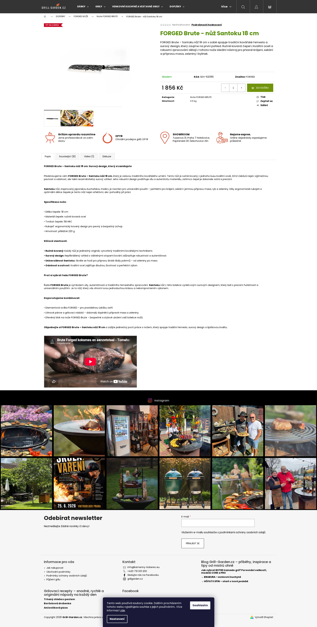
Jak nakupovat (54, 567)
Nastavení (117, 619)
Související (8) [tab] (67, 156)
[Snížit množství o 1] (225, 88)
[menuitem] (83, 6)
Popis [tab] (48, 156)
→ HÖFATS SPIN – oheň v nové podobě (224, 581)
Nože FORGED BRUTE (201, 97)
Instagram (161, 400)
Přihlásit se (193, 543)
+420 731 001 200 (137, 571)
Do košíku (262, 87)
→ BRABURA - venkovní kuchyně (221, 577)
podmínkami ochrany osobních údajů (242, 532)
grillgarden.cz (135, 578)
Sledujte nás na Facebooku (143, 575)
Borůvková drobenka (57, 603)
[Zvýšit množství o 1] (241, 88)
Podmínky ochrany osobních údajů (66, 575)
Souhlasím (200, 605)
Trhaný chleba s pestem (59, 599)
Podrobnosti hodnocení (207, 24)
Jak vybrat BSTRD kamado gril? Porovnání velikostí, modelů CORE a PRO (234, 571)
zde (122, 610)
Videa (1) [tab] (89, 156)
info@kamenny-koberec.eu (143, 567)
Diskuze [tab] (107, 156)
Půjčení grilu (53, 579)
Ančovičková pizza (56, 608)
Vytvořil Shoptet (264, 617)
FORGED (250, 76)
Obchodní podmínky (58, 571)
